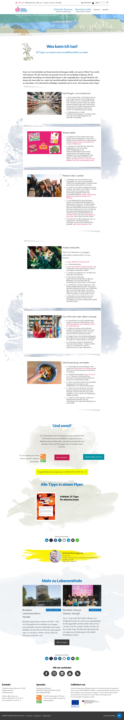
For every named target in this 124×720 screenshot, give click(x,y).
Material (97, 10)
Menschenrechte (83, 10)
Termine (46, 3)
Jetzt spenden (62, 457)
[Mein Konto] (93, 2)
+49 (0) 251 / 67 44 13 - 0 (15, 698)
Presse (52, 3)
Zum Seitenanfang (109, 716)
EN (20, 3)
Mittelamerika (30, 3)
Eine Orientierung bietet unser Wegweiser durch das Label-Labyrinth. (80, 324)
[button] (46, 540)
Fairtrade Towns (71, 215)
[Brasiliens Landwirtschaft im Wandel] (42, 595)
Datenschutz (47, 716)
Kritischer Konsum (63, 10)
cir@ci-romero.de (12, 696)
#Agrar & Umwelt (53, 610)
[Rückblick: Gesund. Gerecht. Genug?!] (82, 595)
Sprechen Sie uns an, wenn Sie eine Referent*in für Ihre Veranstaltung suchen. (80, 159)
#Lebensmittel (37, 15)
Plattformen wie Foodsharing (83, 368)
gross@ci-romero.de (67, 559)
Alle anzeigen (61, 642)
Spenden (105, 10)
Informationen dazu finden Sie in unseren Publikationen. (80, 143)
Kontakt (59, 3)
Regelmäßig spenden (93, 457)
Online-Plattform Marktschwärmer (82, 267)
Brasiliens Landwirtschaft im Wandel (31, 613)
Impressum (37, 716)
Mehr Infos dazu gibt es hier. (82, 224)
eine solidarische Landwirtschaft (78, 262)
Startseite (18, 15)
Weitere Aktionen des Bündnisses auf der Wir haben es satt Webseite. (81, 196)
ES (23, 3)
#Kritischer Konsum (27, 15)
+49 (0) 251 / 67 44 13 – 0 (75, 472)
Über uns (39, 3)
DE (16, 3)
